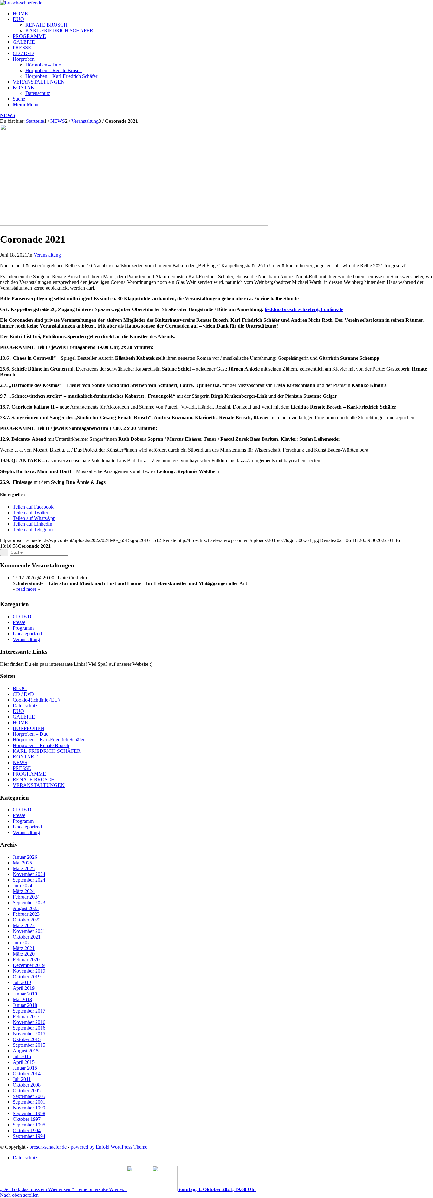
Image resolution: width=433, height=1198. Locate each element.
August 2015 (26, 1050)
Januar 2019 (25, 993)
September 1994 (29, 1136)
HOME (20, 722)
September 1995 (29, 1124)
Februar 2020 (26, 959)
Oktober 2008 (27, 1085)
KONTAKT (25, 756)
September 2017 (29, 1011)
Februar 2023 (26, 914)
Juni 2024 (22, 885)
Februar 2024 (26, 897)
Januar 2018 (25, 1005)
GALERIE (24, 717)
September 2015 (29, 1045)
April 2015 (24, 1062)
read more (26, 589)
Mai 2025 (22, 862)
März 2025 (24, 868)
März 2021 (24, 948)
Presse (19, 622)
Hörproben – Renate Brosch (41, 745)
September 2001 (29, 1102)
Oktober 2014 (27, 1073)
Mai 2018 (22, 999)
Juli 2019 (22, 982)
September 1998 (29, 1113)
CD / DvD (23, 694)
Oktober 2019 (27, 976)
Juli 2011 (22, 1079)
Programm (23, 628)
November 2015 (29, 1033)
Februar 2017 (26, 1016)
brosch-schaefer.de (48, 1147)
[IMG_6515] (134, 224)
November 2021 (29, 931)
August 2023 (26, 908)
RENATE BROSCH (34, 779)
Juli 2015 (22, 1056)
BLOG (20, 688)
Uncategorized (27, 633)
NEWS (7, 115)
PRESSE (22, 768)
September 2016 (29, 1028)
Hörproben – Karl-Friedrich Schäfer (49, 739)
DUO (18, 711)
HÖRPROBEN (28, 728)
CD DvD (22, 616)
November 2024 (29, 874)
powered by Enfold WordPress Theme (109, 1147)
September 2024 (29, 880)
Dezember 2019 (29, 965)
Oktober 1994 (27, 1130)
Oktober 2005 (27, 1090)
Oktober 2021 (27, 936)
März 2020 (24, 954)
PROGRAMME (29, 774)
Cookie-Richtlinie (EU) (36, 699)
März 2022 (24, 925)
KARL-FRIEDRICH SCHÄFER (47, 751)
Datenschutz (25, 705)
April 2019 (24, 988)
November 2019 (29, 971)
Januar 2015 (25, 1067)
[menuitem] (223, 13)
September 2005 (29, 1096)
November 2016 (29, 1022)
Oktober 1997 (27, 1119)
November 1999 (29, 1107)
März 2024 (24, 891)
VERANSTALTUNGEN (39, 785)
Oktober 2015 (27, 1039)
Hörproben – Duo (30, 734)
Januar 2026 (25, 857)
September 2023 (29, 902)
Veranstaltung (47, 255)
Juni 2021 (22, 942)
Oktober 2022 (27, 919)
